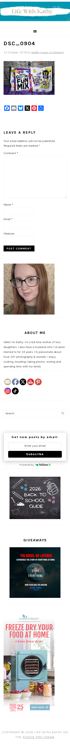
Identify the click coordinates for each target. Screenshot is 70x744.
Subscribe (35, 454)
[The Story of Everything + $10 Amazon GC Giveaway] (35, 597)
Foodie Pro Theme (39, 737)
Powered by (27, 464)
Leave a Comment (52, 52)
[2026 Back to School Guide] (35, 518)
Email (8, 219)
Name (8, 204)
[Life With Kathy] (35, 23)
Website (9, 233)
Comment (11, 153)
